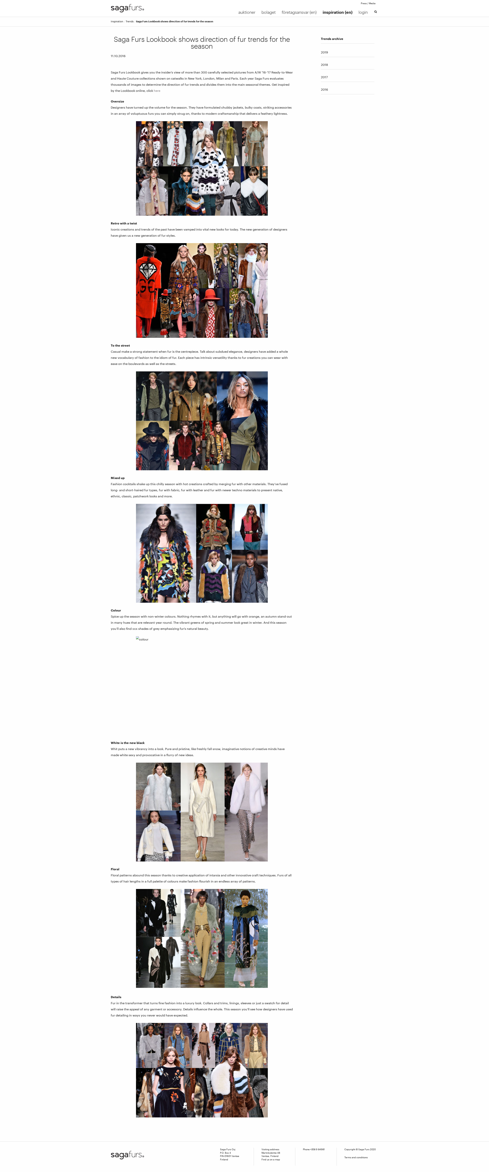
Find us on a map (271, 1159)
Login (363, 12)
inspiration (117, 21)
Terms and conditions (356, 1157)
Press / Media (368, 3)
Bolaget (269, 12)
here (157, 90)
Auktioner (246, 12)
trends (130, 21)
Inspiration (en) (337, 12)
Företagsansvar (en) (299, 12)
